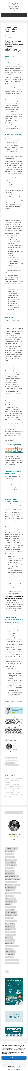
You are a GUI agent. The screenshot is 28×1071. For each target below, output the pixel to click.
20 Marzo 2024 (10, 34)
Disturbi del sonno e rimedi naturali (12, 879)
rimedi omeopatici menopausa (12, 946)
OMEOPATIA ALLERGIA (10, 762)
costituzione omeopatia (10, 862)
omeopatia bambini (9, 909)
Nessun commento (11, 36)
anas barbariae (8, 848)
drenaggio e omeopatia (10, 887)
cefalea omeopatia (9, 854)
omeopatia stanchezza (10, 929)
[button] (26, 1042)
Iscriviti (7, 1019)
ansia (15, 848)
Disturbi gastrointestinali (10, 882)
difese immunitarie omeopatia (12, 876)
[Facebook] (19, 744)
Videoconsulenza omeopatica (11, 962)
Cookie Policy (11, 1069)
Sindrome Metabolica (10, 951)
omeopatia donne (9, 918)
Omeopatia (8, 904)
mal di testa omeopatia (10, 898)
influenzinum (17, 893)
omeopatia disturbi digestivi (11, 915)
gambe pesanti (8, 893)
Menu (3, 15)
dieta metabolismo (9, 868)
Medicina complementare (11, 901)
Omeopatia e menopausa (11, 921)
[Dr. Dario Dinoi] (9, 746)
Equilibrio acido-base (10, 890)
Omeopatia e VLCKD (10, 923)
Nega (14, 1062)
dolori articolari (9, 884)
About (7, 740)
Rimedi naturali (9, 937)
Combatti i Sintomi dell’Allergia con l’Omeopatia (12, 29)
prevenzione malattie (10, 934)
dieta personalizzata (9, 870)
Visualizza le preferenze (14, 1066)
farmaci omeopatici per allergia (11, 760)
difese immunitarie (9, 873)
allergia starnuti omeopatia (10, 758)
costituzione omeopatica (10, 865)
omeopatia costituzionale (11, 912)
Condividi (9, 37)
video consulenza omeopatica (11, 959)
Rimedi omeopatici (9, 943)
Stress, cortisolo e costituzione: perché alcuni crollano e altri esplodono (13, 780)
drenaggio (17, 884)
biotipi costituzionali (9, 851)
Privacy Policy (17, 1069)
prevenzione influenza (10, 932)
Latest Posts (13, 740)
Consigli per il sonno (9, 856)
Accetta (14, 1058)
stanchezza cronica (9, 954)
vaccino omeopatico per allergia (11, 765)
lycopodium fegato (9, 895)
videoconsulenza (9, 957)
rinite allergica (8, 948)
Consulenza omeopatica (10, 859)
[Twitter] (21, 744)
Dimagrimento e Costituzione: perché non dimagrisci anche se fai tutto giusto (13, 794)
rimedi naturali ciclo (9, 940)
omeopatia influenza (10, 926)
